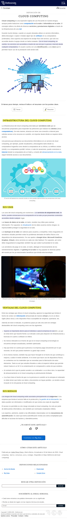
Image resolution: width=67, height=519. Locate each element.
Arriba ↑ (27, 516)
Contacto (20, 516)
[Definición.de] (8, 3)
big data (7, 473)
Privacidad (14, 516)
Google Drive (41, 473)
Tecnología (6, 8)
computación (29, 23)
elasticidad (40, 469)
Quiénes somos (5, 516)
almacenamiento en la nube (52, 152)
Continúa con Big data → (33, 438)
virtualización (27, 225)
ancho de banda (9, 469)
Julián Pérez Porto (17, 452)
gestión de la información (50, 399)
